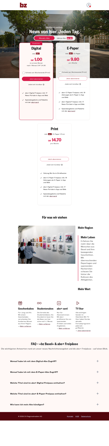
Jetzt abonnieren (84, 330)
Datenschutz (86, 416)
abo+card (35, 102)
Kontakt (70, 416)
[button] (87, 227)
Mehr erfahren (25, 326)
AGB (77, 416)
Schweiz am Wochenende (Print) (37, 72)
